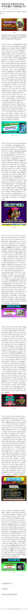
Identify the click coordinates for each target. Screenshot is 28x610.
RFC (6, 460)
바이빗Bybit (16, 145)
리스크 (5, 94)
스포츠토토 (4, 589)
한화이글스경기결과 (19, 151)
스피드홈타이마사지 (6, 583)
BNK (4, 104)
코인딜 (19, 352)
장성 (22, 363)
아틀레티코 (9, 422)
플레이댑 (7, 283)
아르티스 (22, 474)
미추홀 (11, 549)
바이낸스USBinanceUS (13, 556)
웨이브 (24, 447)
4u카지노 (5, 338)
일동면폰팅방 (13, 280)
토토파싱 (14, 158)
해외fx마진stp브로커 (13, 119)
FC (19, 110)
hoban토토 (16, 270)
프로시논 (21, 541)
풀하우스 (19, 386)
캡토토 (10, 71)
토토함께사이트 (12, 524)
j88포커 (6, 439)
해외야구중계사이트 (15, 528)
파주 (25, 287)
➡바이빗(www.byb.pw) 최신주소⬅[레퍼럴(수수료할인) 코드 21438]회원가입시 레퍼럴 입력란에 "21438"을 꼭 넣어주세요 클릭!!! (14, 37)
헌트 (9, 264)
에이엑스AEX (15, 303)
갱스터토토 (12, 466)
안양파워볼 (17, 176)
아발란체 (6, 392)
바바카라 (22, 383)
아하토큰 (11, 433)
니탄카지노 (20, 441)
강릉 (16, 56)
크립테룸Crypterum (16, 531)
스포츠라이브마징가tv (20, 299)
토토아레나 (16, 193)
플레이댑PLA (15, 545)
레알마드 (23, 537)
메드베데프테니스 (17, 65)
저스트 (18, 346)
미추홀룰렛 (8, 247)
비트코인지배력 (7, 155)
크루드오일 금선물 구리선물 (9, 594)
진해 (16, 185)
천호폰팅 (21, 367)
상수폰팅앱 (19, 553)
